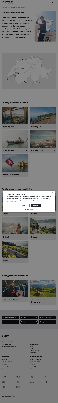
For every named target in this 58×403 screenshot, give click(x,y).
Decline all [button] (24, 205)
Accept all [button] (35, 205)
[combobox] (52, 192)
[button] (29, 209)
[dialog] (29, 201)
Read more (13, 201)
